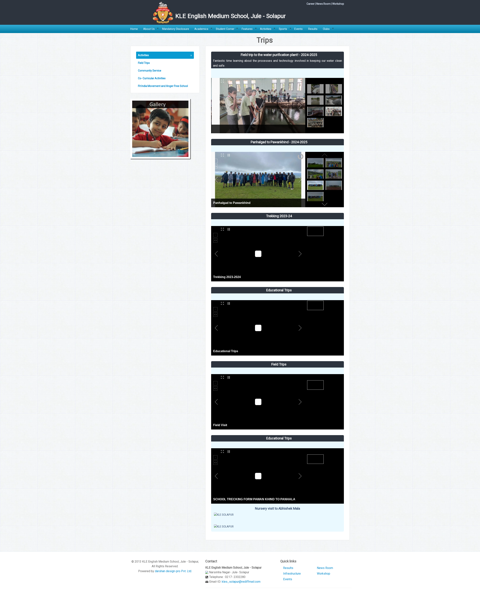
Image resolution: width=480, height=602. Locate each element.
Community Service (149, 70)
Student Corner (225, 29)
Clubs (326, 29)
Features (247, 29)
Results (312, 29)
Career (311, 3)
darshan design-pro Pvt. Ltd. (173, 571)
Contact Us (137, 36)
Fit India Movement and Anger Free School (163, 85)
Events (298, 29)
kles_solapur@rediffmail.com (241, 581)
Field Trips (144, 62)
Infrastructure (292, 573)
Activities (265, 29)
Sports (283, 29)
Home (134, 29)
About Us (149, 29)
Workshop (338, 3)
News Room (323, 3)
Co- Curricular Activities (152, 78)
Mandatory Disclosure (175, 29)
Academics (201, 29)
